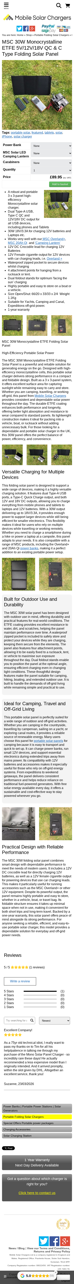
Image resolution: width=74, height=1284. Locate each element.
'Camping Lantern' (47, 243)
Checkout (63, 1277)
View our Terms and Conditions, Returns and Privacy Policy (48, 1250)
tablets (49, 132)
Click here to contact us (37, 1193)
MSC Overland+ (53, 239)
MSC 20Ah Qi (17, 243)
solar (58, 132)
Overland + (54, 258)
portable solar (20, 132)
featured (37, 132)
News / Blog (17, 1248)
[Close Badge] (56, 1272)
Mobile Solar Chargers (50, 395)
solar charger (23, 136)
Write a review (20, 981)
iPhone (7, 136)
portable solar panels (48, 740)
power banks (29, 548)
